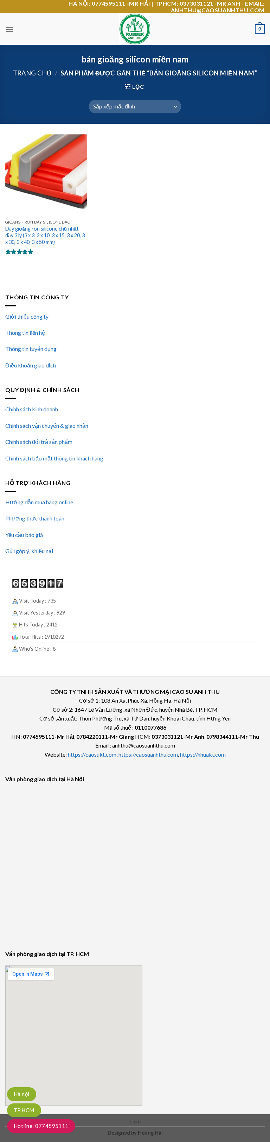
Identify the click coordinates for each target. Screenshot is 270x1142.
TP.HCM (24, 1110)
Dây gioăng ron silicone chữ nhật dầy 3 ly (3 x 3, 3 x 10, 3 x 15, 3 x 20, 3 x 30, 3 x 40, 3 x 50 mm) (45, 235)
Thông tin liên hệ (25, 332)
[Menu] (9, 29)
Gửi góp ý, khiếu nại (29, 550)
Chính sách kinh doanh (31, 409)
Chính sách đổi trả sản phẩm (38, 441)
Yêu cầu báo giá (24, 534)
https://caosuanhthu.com (148, 754)
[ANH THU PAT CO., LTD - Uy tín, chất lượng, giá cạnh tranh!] (135, 29)
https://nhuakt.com (203, 754)
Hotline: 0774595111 (41, 1126)
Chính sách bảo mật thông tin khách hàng (54, 458)
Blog (135, 1121)
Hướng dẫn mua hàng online (39, 502)
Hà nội (22, 1094)
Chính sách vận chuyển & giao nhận (46, 425)
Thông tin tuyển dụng (31, 348)
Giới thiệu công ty (27, 316)
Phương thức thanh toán (34, 518)
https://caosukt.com (92, 754)
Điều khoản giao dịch (30, 365)
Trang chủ (32, 73)
